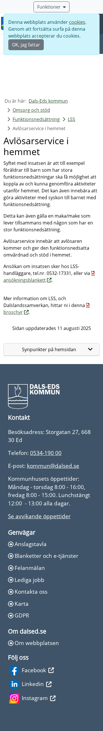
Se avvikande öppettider (39, 516)
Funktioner (49, 7)
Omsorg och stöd (31, 110)
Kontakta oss (31, 591)
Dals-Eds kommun (48, 101)
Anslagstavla (31, 544)
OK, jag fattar (26, 45)
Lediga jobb (29, 580)
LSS (71, 119)
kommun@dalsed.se (53, 466)
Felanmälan (30, 568)
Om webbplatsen (37, 643)
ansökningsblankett (24, 280)
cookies (77, 22)
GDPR (22, 615)
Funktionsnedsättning (36, 119)
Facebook (34, 670)
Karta (22, 603)
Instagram (35, 698)
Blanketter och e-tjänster (46, 556)
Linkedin (33, 684)
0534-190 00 (46, 453)
